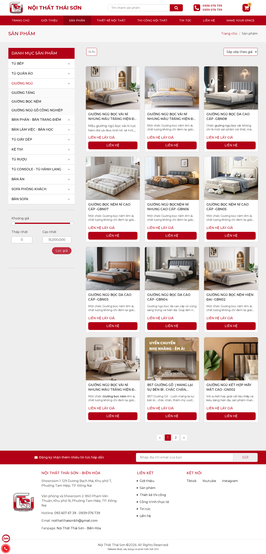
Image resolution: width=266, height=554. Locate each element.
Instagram (230, 481)
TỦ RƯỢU (19, 159)
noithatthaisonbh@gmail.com (74, 520)
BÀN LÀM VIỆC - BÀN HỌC (32, 129)
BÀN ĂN (17, 179)
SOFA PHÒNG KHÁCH (28, 189)
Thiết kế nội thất (111, 20)
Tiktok (191, 481)
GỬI (245, 457)
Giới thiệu (147, 481)
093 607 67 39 (65, 513)
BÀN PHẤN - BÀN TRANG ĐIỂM (36, 119)
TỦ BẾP (17, 63)
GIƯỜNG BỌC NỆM (26, 101)
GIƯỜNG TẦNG (23, 93)
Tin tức (185, 20)
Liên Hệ (112, 145)
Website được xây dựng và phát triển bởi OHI (133, 549)
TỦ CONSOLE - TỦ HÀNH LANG (36, 169)
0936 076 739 (212, 5)
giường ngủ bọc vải (228, 125)
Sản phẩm (77, 20)
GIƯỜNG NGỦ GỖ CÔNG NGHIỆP (37, 110)
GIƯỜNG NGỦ (22, 83)
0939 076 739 (212, 9)
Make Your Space (240, 20)
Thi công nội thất (152, 20)
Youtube (209, 481)
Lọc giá (62, 250)
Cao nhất (49, 232)
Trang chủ (20, 20)
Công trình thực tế (154, 502)
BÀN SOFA (19, 199)
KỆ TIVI (17, 149)
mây (246, 396)
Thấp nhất (19, 232)
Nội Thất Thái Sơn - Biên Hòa (79, 528)
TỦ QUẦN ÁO (22, 73)
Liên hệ (209, 20)
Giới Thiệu (49, 20)
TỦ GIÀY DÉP (21, 139)
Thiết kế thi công (153, 495)
